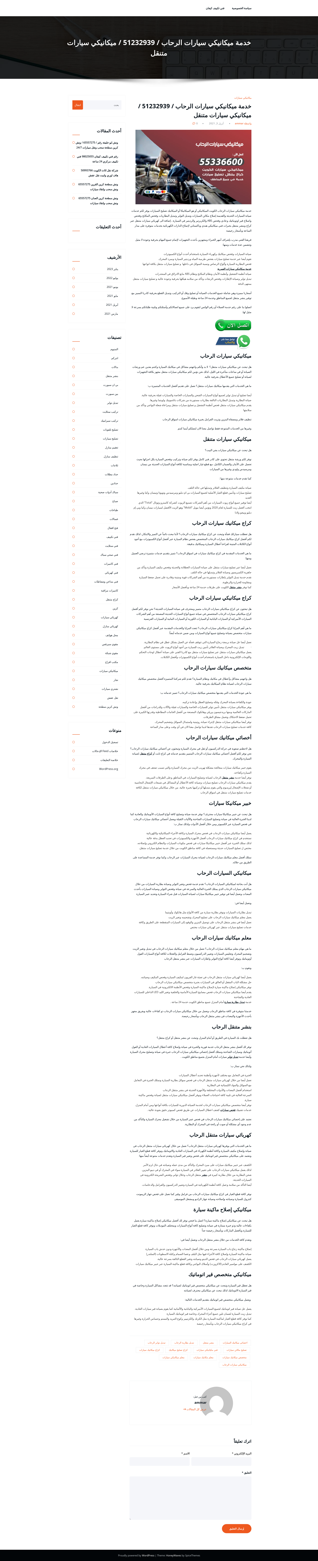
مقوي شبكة (111, 653)
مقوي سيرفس (110, 644)
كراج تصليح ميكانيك (178, 1349)
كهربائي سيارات (109, 617)
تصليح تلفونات (110, 429)
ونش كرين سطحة (108, 706)
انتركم (114, 358)
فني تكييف (112, 537)
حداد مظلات (111, 474)
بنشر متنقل (235, 587)
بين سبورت (112, 394)
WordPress (148, 1555)
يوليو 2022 (112, 278)
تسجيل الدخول (110, 742)
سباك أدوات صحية (108, 492)
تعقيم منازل (111, 447)
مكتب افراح (111, 662)
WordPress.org (108, 769)
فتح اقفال (112, 528)
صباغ (115, 501)
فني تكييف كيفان (215, 8)
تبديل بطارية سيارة (234, 1002)
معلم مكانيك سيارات (203, 1357)
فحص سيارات (228, 1110)
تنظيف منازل (111, 456)
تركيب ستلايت (110, 412)
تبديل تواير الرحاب (156, 1342)
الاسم (185, 1453)
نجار (116, 680)
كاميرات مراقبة (109, 590)
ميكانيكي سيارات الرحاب (234, 1364)
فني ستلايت (111, 546)
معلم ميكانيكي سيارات (173, 1357)
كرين (115, 608)
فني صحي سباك (109, 555)
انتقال (78, 105)
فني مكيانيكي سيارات (207, 1349)
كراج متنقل (146, 753)
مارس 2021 (111, 314)
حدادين (114, 483)
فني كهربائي (111, 572)
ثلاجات (114, 465)
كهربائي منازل (110, 626)
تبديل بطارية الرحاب (184, 1342)
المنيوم (114, 349)
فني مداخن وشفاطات (106, 581)
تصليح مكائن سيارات (237, 1349)
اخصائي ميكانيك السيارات (235, 1342)
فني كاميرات (111, 563)
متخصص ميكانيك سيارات (234, 1357)
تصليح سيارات (110, 438)
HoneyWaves (173, 1555)
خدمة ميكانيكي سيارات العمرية (234, 269)
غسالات (114, 519)
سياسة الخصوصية (241, 8)
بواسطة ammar (243, 123)
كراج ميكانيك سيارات (149, 1349)
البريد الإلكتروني (241, 1453)
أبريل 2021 (112, 305)
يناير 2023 (112, 269)
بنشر (204, 1175)
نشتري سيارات (110, 689)
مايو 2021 (112, 296)
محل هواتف (112, 635)
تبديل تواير (232, 1057)
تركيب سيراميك (109, 420)
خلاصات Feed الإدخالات (105, 751)
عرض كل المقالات (196, 1409)
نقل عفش (112, 698)
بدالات (114, 367)
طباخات (113, 510)
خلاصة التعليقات (109, 760)
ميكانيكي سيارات (243, 97)
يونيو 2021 (112, 287)
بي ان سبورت (110, 385)
